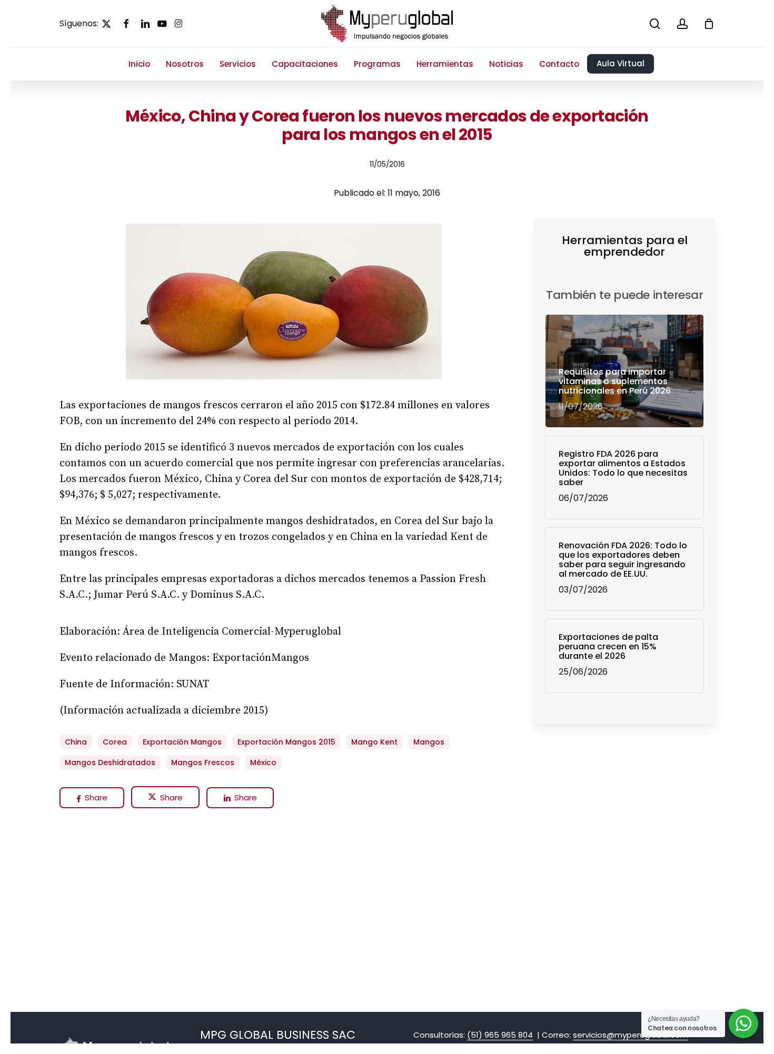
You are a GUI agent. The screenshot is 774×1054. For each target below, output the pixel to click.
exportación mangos (182, 742)
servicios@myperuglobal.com (630, 1034)
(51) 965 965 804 (500, 1034)
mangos (428, 742)
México (263, 762)
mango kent (374, 742)
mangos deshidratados (110, 762)
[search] (655, 23)
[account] (682, 23)
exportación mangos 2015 (286, 742)
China (76, 742)
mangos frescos (202, 762)
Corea (115, 742)
